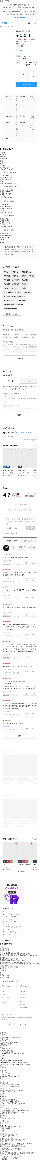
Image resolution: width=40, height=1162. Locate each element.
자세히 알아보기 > (15, 254)
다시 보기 (11, 1138)
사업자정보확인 (28, 1017)
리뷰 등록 (30, 528)
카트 (1, 162)
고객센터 (7, 986)
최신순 (6, 548)
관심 (20, 50)
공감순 (13, 548)
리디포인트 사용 (5, 1088)
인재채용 (22, 1007)
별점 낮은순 (32, 548)
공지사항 (25, 986)
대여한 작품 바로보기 (18, 1053)
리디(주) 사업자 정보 (7, 1014)
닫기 (4, 1120)
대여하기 (3, 1128)
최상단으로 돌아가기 (11, 981)
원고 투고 (22, 994)
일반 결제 (12, 1092)
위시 (1, 160)
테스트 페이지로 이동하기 (20, 17)
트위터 (10, 437)
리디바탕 (4, 1003)
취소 (1, 972)
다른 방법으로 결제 (6, 1044)
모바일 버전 (3, 1159)
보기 (1, 1120)
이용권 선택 (3, 1074)
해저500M (19, 41)
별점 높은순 (22, 548)
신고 (14, 564)
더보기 (34, 445)
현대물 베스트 (7, 908)
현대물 (27, 31)
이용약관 (4, 1017)
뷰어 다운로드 (5, 997)
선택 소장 (3, 165)
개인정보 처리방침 (11, 1017)
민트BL (18, 44)
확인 (1, 1066)
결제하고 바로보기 (5, 1090)
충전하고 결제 (4, 1092)
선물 (1, 164)
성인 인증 (3, 969)
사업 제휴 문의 (24, 997)
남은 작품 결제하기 (6, 1053)
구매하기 (8, 1128)
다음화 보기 (3, 1138)
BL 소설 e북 (20, 31)
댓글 (26, 563)
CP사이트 (4, 1000)
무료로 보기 (3, 1076)
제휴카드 (4, 994)
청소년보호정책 (20, 1017)
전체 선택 (3, 154)
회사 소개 (22, 1004)
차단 (18, 564)
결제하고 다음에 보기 (18, 1090)
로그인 (35, 23)
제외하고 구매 (4, 976)
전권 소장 (26, 84)
